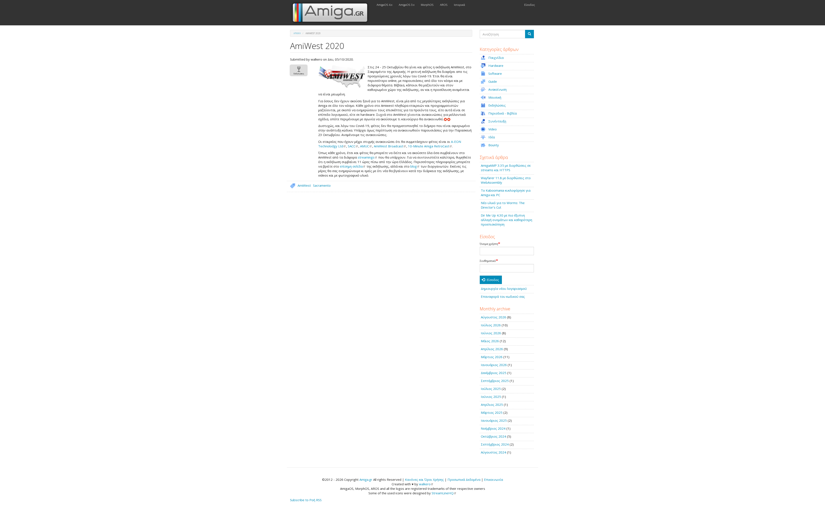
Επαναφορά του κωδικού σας (503, 296)
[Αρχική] (331, 13)
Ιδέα (491, 137)
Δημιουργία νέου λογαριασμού (504, 288)
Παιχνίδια (496, 57)
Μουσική (494, 97)
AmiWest (388, 146)
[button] (341, 77)
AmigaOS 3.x (406, 5)
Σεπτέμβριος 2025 (495, 381)
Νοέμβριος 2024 (493, 428)
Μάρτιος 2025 (492, 412)
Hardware (495, 65)
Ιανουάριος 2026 (494, 365)
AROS (444, 5)
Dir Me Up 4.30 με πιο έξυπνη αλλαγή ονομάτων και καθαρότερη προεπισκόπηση (506, 219)
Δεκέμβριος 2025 (493, 373)
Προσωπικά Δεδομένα (464, 479)
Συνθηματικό (488, 261)
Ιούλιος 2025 (491, 388)
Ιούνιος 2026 (491, 333)
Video (492, 129)
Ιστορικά (459, 5)
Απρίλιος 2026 (492, 349)
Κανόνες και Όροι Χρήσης (424, 479)
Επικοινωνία (493, 479)
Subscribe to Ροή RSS (306, 500)
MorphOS (427, 5)
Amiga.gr (365, 479)
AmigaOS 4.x (384, 5)
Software (495, 73)
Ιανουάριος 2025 (494, 420)
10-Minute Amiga (428, 146)
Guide (492, 81)
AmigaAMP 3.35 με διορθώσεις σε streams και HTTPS (506, 167)
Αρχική (297, 33)
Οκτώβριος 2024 (493, 436)
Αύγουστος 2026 (493, 317)
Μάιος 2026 (490, 341)
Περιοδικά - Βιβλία (502, 113)
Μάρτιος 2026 (492, 357)
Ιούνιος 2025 (491, 396)
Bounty (493, 145)
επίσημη (351, 166)
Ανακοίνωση (497, 89)
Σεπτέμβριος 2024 (495, 444)
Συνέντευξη (497, 121)
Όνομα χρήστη (489, 244)
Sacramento (322, 185)
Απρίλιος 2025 (492, 404)
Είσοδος (529, 5)
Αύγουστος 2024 (493, 452)
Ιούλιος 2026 (491, 325)
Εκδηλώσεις (298, 73)
